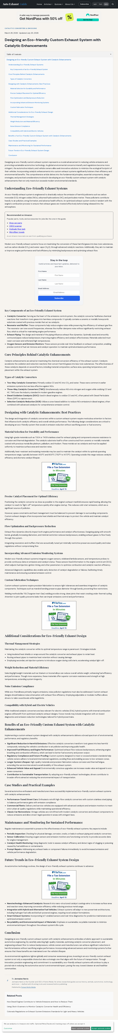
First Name (42, 271)
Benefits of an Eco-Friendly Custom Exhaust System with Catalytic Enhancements (40, 136)
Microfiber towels (16, 232)
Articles (47, 4)
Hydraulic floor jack (17, 229)
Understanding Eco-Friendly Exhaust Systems (26, 65)
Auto (106, 4)
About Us (69, 4)
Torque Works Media (28, 987)
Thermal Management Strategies (22, 117)
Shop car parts (15, 223)
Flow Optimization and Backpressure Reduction (27, 98)
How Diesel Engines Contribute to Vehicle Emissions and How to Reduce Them (40, 1002)
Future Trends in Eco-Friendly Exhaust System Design (29, 150)
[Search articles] (112, 4)
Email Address (43, 288)
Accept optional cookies (101, 1028)
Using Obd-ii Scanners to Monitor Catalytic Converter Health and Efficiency (39, 1006)
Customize (8, 1028)
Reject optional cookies (81, 1028)
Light (95, 4)
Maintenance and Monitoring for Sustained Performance (30, 145)
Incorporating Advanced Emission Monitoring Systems (29, 103)
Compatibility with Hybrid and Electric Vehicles (26, 131)
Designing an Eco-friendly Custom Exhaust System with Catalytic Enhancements (39, 60)
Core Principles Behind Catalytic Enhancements (26, 74)
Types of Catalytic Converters (21, 79)
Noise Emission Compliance (20, 126)
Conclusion (13, 155)
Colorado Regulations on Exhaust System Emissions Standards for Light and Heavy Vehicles (45, 1011)
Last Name (42, 280)
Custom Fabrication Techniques (21, 107)
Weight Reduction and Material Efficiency (25, 122)
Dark (100, 4)
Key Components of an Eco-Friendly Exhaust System (29, 69)
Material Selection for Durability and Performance (28, 89)
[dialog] (57, 1026)
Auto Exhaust (15, 4)
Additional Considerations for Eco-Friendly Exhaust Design (31, 112)
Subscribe (84, 4)
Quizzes (58, 4)
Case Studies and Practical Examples (23, 141)
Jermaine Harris (21, 979)
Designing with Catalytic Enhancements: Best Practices (29, 84)
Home (39, 4)
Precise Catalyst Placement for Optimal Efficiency (28, 93)
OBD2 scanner (15, 226)
